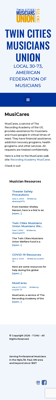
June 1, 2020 (17, 230)
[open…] (17, 213)
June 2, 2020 (18, 199)
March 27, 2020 (19, 287)
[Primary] (28, 100)
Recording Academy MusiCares (30, 159)
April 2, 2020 (18, 259)
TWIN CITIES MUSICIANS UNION (28, 45)
